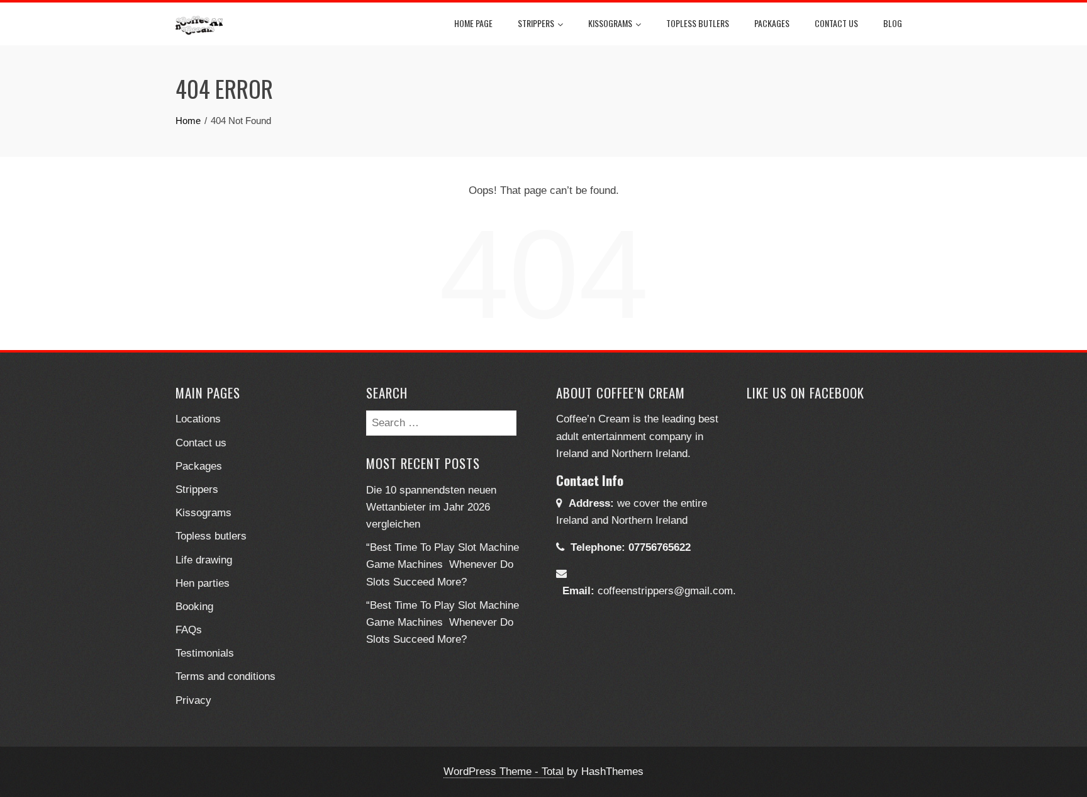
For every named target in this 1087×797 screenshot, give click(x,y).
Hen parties (203, 583)
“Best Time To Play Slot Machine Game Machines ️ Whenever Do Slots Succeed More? (442, 564)
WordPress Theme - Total (503, 771)
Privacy (193, 700)
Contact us (201, 443)
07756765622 (659, 547)
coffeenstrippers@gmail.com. (667, 591)
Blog (892, 23)
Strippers (536, 23)
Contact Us (836, 23)
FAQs (189, 630)
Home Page (473, 23)
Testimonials (205, 653)
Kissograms (610, 23)
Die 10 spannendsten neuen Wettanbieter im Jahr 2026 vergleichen (431, 507)
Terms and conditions (226, 676)
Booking (194, 607)
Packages (771, 23)
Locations (198, 419)
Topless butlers (697, 23)
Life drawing (204, 560)
